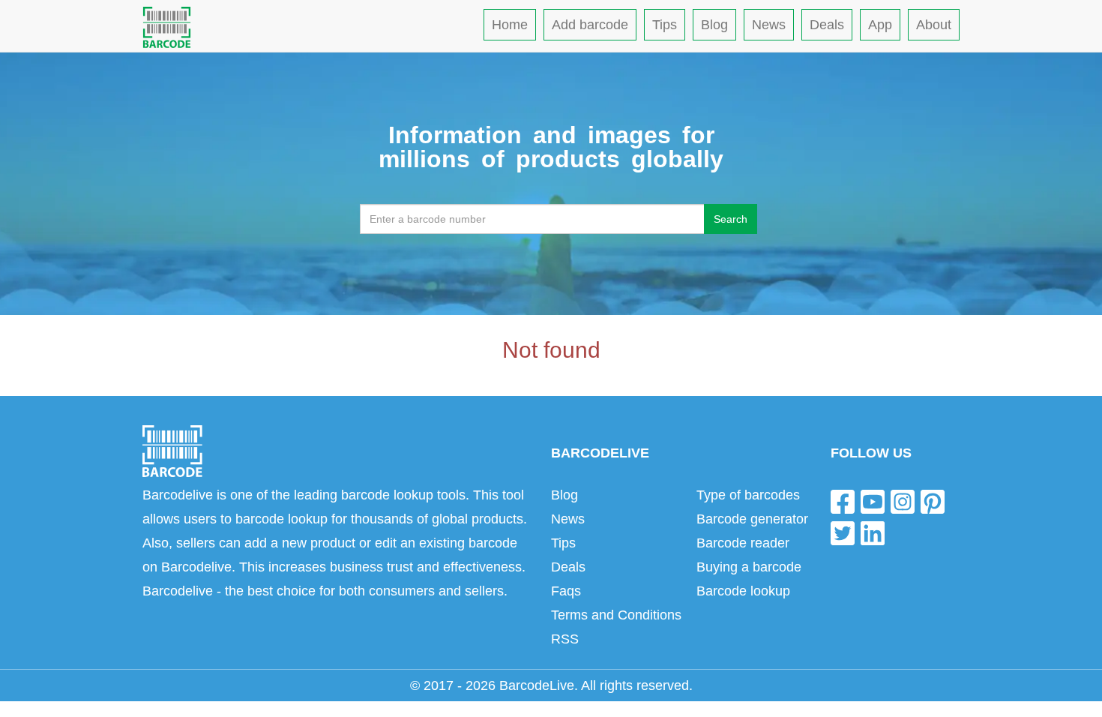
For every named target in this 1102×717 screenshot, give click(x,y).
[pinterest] (933, 501)
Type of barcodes (748, 495)
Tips (664, 24)
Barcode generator (752, 519)
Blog (714, 24)
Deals (827, 24)
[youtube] (873, 501)
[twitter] (843, 532)
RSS (565, 639)
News (769, 24)
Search (730, 219)
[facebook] (843, 501)
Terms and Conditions (616, 615)
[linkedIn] (873, 532)
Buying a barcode (748, 567)
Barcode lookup (743, 591)
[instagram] (903, 501)
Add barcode (590, 24)
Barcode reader (742, 543)
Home (510, 24)
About (933, 24)
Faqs (566, 591)
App (880, 24)
